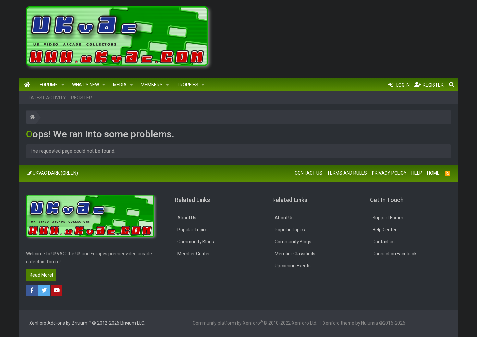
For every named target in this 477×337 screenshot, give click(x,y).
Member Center (193, 253)
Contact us (308, 173)
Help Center (385, 229)
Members (152, 84)
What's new (85, 84)
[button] (62, 84)
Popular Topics (192, 229)
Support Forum (388, 217)
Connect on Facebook (395, 253)
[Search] (452, 84)
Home (27, 84)
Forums (49, 84)
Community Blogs (195, 241)
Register (81, 97)
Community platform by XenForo (255, 323)
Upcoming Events (293, 265)
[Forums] (32, 118)
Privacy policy (389, 173)
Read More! (41, 275)
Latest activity (47, 97)
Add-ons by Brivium (87, 323)
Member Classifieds (295, 253)
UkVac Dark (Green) (55, 173)
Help (416, 173)
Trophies (187, 84)
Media (120, 84)
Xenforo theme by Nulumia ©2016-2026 (364, 323)
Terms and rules (347, 173)
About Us (186, 217)
